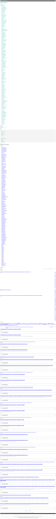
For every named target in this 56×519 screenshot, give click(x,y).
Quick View (7, 327)
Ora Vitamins (3, 37)
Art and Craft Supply (12, 323)
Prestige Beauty (48, 324)
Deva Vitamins (3, 124)
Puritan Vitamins (3, 226)
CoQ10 (2, 123)
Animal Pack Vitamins (4, 116)
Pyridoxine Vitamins (4, 72)
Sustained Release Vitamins (4, 237)
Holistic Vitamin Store (3, 2)
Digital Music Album (31, 323)
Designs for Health (3, 63)
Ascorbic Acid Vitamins (4, 106)
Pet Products (44, 324)
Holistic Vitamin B (3, 75)
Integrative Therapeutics (4, 67)
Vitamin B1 (3, 79)
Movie (29, 324)
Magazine (21, 324)
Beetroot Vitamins (3, 59)
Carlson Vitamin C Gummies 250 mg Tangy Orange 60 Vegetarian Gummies (12, 374)
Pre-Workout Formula (4, 15)
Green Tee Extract (3, 23)
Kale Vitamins (3, 193)
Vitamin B (3, 246)
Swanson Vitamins (3, 238)
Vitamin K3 (3, 110)
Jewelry (14, 324)
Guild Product (52, 323)
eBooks (40, 323)
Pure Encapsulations (4, 225)
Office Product (36, 324)
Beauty (18, 323)
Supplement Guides (4, 138)
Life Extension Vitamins (4, 40)
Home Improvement (12, 324)
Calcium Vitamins (3, 32)
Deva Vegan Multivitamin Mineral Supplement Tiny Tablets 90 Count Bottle (12, 410)
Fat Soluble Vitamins (4, 173)
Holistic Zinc (3, 98)
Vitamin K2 (3, 260)
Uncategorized (3, 243)
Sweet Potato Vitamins (4, 22)
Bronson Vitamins (3, 41)
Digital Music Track (36, 323)
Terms (35, 517)
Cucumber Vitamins (4, 46)
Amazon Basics (1, 323)
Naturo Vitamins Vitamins (4, 39)
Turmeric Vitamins (3, 118)
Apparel (9, 323)
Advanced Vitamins (3, 147)
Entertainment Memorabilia (43, 323)
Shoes (50, 324)
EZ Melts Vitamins (3, 74)
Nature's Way (3, 24)
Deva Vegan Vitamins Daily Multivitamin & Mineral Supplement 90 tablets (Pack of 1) (14, 449)
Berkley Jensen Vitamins (4, 154)
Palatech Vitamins (3, 114)
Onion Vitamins (3, 216)
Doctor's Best (3, 169)
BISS (20, 323)
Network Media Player (33, 324)
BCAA (2, 70)
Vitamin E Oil (3, 256)
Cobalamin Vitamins (4, 163)
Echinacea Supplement (4, 89)
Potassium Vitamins (4, 53)
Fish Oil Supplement (4, 66)
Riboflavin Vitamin (3, 229)
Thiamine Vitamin (3, 102)
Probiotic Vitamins (3, 111)
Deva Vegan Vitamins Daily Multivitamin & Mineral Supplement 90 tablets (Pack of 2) (14, 434)
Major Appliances (23, 324)
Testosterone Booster (4, 36)
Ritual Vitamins (3, 230)
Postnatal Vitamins (3, 26)
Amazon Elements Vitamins (4, 101)
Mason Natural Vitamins (4, 97)
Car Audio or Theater (26, 323)
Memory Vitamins (3, 61)
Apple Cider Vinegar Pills (4, 150)
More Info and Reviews (5, 332)
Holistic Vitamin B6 (3, 186)
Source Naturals (3, 233)
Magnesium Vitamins (4, 198)
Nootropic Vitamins (3, 212)
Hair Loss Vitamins (3, 180)
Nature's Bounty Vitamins (4, 81)
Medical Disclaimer (25, 517)
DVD (38, 323)
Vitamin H (3, 49)
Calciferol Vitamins (3, 159)
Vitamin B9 (3, 252)
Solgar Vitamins (3, 45)
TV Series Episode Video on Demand (10, 325)
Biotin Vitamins (3, 48)
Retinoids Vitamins (3, 10)
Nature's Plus (3, 207)
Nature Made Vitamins (4, 18)
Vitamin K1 (3, 259)
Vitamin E (3, 31)
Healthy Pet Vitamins (4, 182)
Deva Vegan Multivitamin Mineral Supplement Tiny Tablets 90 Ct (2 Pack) (12, 419)
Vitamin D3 (3, 71)
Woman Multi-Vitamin (4, 14)
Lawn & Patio (19, 324)
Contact (2, 135)
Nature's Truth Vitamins (4, 208)
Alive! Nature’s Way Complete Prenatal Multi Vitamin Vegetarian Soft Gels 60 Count (13, 349)
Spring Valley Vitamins (4, 54)
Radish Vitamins (3, 88)
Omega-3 (3, 58)
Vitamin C (3, 105)
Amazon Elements (6, 323)
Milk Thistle (3, 202)
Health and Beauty (4, 324)
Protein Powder (3, 93)
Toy (5, 325)
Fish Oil (2, 68)
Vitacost (2, 80)
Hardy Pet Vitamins (3, 119)
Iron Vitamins (3, 76)
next (29, 510)
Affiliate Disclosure (29, 517)
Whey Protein (3, 264)
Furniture (47, 323)
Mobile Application (27, 324)
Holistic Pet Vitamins (4, 9)
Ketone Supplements (4, 62)
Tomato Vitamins (3, 11)
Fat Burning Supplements (4, 57)
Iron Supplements (3, 85)
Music (30, 324)
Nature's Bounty (3, 120)
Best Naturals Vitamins (4, 155)
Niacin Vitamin (3, 6)
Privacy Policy (32, 517)
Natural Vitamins (3, 92)
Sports (4, 325)
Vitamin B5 (3, 28)
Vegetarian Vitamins (4, 107)
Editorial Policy (3, 134)
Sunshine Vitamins (3, 33)
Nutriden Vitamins (3, 103)
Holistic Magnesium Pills (4, 35)
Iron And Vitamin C (3, 96)
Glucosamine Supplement (4, 44)
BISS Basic (22, 323)
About (2, 133)
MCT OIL (2, 19)
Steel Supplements (3, 235)
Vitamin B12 (3, 94)
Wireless (16, 325)
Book (24, 323)
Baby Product (15, 323)
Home (9, 324)
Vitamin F (3, 84)
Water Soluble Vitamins (4, 50)
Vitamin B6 (3, 251)
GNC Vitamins (3, 178)
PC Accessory (41, 324)
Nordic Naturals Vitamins (4, 115)
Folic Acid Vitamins (3, 83)
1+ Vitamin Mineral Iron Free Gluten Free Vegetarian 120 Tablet (10, 329)
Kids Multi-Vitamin (3, 195)
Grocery (49, 323)
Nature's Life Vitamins (4, 206)
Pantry (39, 324)
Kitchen (16, 324)
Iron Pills (2, 13)
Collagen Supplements (4, 164)
